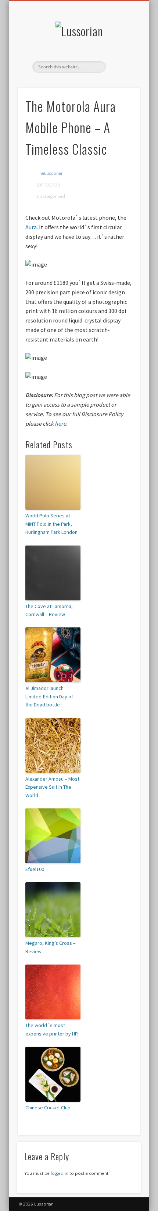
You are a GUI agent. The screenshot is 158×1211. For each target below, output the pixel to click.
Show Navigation (122, 65)
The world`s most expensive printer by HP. (51, 1029)
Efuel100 (34, 869)
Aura (31, 227)
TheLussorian (50, 173)
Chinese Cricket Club (48, 1107)
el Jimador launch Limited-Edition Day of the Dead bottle (49, 696)
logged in (59, 1173)
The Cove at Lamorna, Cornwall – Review (49, 610)
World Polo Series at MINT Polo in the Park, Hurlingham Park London (51, 523)
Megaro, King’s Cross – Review (50, 947)
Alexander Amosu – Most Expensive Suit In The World (52, 787)
